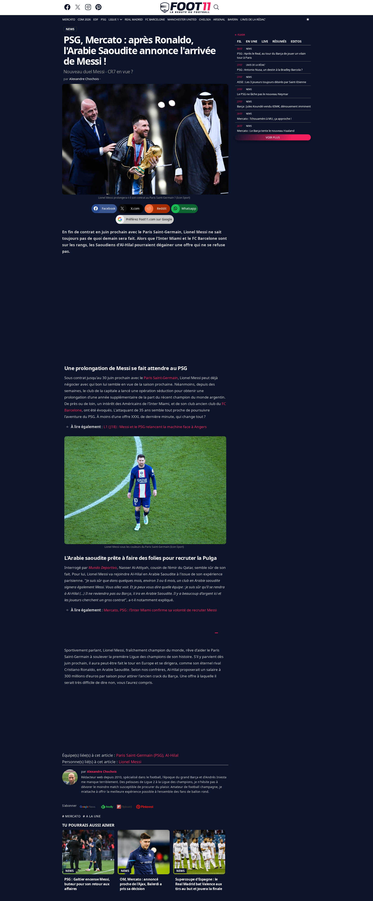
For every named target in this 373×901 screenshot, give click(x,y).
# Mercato (71, 816)
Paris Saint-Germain (161, 377)
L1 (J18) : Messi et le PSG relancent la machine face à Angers (155, 426)
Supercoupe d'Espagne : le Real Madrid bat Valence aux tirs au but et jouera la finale (198, 884)
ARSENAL (219, 19)
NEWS (70, 29)
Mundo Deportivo (103, 567)
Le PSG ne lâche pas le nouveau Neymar (262, 94)
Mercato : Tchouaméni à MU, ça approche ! (264, 119)
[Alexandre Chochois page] (70, 777)
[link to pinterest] (98, 9)
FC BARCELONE (155, 19)
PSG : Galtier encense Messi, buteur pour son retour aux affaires (87, 884)
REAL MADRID (134, 19)
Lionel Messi (130, 761)
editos (296, 41)
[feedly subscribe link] (107, 807)
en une (251, 41)
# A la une (92, 816)
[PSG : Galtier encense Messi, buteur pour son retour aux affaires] (88, 852)
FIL (239, 41)
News (69, 871)
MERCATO (68, 19)
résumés (279, 41)
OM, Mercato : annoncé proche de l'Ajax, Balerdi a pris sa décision (141, 884)
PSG (103, 19)
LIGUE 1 (114, 19)
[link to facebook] (67, 9)
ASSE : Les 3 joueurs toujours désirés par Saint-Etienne (271, 82)
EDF (95, 19)
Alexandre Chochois (84, 79)
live (265, 41)
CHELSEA (205, 19)
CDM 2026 (84, 19)
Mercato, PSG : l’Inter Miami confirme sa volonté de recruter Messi (160, 609)
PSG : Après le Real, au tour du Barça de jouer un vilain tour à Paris (271, 55)
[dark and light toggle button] (308, 19)
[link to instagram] (88, 9)
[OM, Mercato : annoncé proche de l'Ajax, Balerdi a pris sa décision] (144, 852)
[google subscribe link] (87, 807)
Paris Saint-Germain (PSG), (140, 755)
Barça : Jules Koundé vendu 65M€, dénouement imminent (274, 106)
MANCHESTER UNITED (182, 19)
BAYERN (233, 19)
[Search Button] (216, 8)
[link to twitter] (78, 9)
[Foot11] (185, 7)
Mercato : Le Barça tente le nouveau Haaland (265, 131)
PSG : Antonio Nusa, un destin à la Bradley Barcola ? (270, 70)
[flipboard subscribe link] (124, 807)
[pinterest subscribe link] (144, 807)
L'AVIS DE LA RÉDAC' (253, 19)
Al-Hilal (172, 755)
